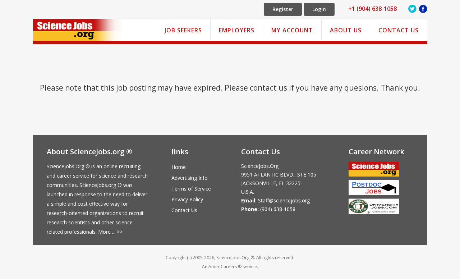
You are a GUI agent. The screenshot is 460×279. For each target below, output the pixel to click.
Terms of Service (191, 188)
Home (178, 167)
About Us (346, 30)
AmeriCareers (222, 267)
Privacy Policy (187, 199)
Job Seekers (183, 30)
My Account (292, 30)
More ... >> (110, 231)
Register (282, 9)
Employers (236, 30)
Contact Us (398, 30)
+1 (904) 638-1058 (372, 9)
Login (319, 9)
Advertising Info (189, 177)
